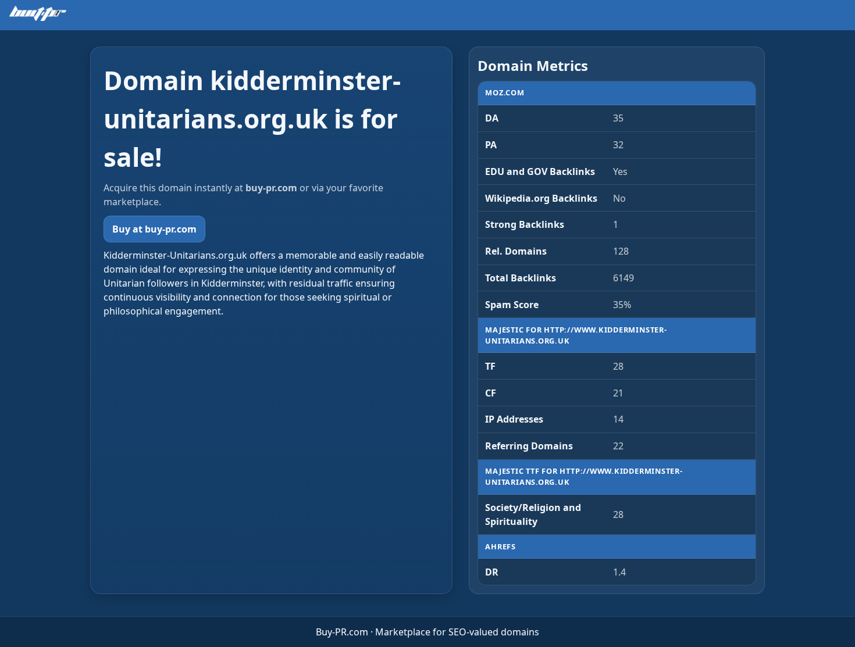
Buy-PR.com (342, 631)
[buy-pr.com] (37, 13)
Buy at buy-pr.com (154, 229)
